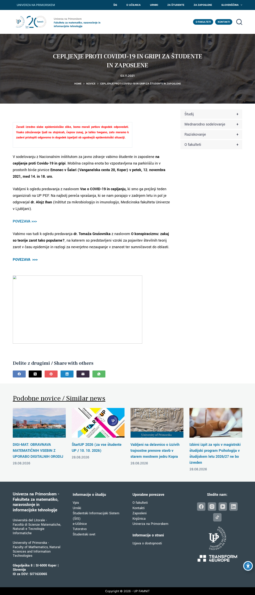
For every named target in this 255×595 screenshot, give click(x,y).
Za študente (175, 4)
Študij (211, 114)
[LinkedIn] (67, 374)
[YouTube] (223, 506)
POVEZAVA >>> (25, 221)
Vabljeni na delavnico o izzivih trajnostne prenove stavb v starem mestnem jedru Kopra (154, 450)
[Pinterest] (51, 374)
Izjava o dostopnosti (147, 543)
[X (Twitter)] (35, 374)
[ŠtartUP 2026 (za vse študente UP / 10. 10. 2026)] (98, 423)
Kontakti (224, 21)
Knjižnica (139, 518)
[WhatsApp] (98, 374)
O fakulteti (203, 21)
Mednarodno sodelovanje (211, 124)
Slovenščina (230, 4)
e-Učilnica (134, 4)
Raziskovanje (211, 134)
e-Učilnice (80, 523)
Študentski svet (84, 534)
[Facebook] (19, 374)
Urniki (154, 4)
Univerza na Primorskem (150, 523)
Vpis (76, 502)
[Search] (239, 22)
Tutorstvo (80, 529)
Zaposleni (139, 513)
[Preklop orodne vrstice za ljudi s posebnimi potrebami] (248, 566)
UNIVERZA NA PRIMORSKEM (36, 5)
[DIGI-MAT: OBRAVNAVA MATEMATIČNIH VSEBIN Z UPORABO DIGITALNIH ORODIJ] (39, 423)
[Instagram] (212, 506)
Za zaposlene (203, 4)
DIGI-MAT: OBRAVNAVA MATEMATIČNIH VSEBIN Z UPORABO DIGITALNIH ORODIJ (38, 450)
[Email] (82, 374)
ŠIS (115, 4)
